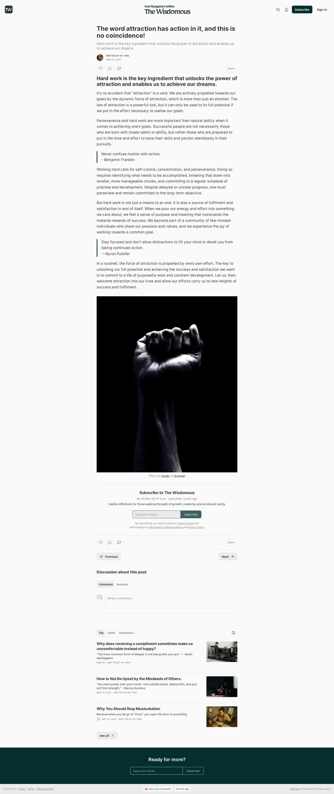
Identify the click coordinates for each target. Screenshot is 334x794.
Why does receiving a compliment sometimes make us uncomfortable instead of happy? (145, 646)
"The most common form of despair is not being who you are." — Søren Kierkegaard (144, 656)
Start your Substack (159, 789)
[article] (167, 656)
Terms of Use (185, 523)
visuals (165, 475)
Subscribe (302, 9)
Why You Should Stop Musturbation (128, 709)
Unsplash (179, 475)
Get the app (182, 789)
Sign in (322, 9)
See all (104, 735)
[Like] (100, 68)
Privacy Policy (196, 527)
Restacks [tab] (122, 584)
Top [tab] (101, 633)
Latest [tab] (111, 633)
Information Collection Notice (166, 527)
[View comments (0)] (110, 68)
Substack (295, 789)
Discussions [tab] (126, 633)
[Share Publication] (286, 9)
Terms (30, 789)
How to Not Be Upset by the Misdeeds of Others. (139, 679)
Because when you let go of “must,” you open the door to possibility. (142, 714)
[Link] (91, 81)
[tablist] (113, 584)
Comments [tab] (106, 584)
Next (225, 556)
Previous (111, 556)
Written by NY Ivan (117, 55)
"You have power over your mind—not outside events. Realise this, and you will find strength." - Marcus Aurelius (147, 686)
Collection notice (45, 789)
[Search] (278, 9)
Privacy (22, 789)
